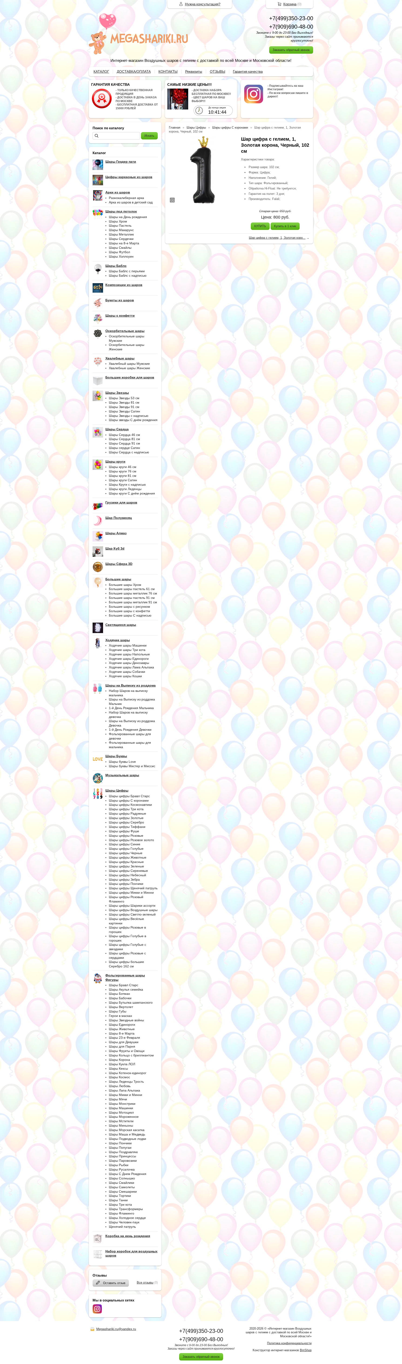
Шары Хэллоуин (121, 256)
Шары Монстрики (122, 1103)
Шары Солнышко (122, 1178)
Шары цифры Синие (124, 844)
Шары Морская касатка (126, 1130)
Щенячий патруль (122, 1226)
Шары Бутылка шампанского (131, 1002)
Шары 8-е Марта (121, 1033)
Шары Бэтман (119, 994)
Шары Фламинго (121, 1213)
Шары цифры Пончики (126, 884)
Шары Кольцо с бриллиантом (131, 1055)
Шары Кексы (118, 1068)
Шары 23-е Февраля (124, 1037)
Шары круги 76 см (122, 471)
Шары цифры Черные (125, 853)
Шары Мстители (121, 1121)
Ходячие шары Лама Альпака (131, 667)
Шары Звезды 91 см (124, 407)
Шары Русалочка (122, 1169)
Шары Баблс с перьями (127, 271)
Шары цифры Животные (127, 857)
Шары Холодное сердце (127, 1218)
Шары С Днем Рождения (127, 1174)
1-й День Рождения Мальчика (131, 708)
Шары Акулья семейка (126, 989)
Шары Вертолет (121, 1007)
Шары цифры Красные (126, 862)
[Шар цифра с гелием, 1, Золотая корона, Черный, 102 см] (202, 169)
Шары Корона (119, 1060)
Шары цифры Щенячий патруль (133, 888)
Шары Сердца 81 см (124, 439)
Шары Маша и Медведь (127, 1134)
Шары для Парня (122, 1046)
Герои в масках (120, 1016)
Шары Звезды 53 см (124, 398)
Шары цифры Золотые (126, 818)
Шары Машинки (121, 1108)
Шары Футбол (119, 252)
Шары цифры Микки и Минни (131, 892)
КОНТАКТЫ (168, 71)
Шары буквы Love (122, 761)
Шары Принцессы (122, 1156)
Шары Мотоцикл (121, 1112)
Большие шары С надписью (130, 615)
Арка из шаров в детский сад (131, 202)
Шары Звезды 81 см (124, 402)
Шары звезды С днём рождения (133, 420)
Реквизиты (193, 71)
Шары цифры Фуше (124, 831)
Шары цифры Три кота (126, 809)
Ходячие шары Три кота (127, 650)
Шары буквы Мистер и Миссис (132, 766)
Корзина (289, 4)
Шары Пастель (120, 225)
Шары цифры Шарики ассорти (132, 905)
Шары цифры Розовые (126, 835)
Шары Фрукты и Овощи (126, 1051)
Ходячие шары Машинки (128, 645)
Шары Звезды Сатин (124, 411)
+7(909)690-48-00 (291, 26)
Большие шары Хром (125, 585)
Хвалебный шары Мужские (129, 363)
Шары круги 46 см (122, 467)
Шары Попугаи (120, 1147)
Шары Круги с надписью (127, 484)
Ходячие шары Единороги (129, 658)
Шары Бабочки (120, 998)
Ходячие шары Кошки (125, 676)
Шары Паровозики (123, 1160)
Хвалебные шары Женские (129, 368)
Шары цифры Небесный (127, 875)
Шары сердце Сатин (124, 448)
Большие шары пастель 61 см (132, 589)
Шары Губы (117, 1011)
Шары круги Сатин (123, 480)
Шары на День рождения (128, 217)
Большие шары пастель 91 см (132, 598)
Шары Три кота (120, 1204)
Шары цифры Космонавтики (130, 804)
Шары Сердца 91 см (124, 443)
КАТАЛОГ (101, 71)
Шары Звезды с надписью (128, 416)
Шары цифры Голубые (126, 848)
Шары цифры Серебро (126, 822)
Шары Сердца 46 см (124, 435)
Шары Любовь (120, 1086)
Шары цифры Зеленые (126, 866)
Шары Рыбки (118, 1165)
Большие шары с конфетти (129, 611)
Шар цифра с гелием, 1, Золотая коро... (277, 237)
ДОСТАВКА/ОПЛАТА (134, 71)
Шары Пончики (120, 1143)
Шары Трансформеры (126, 1209)
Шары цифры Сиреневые (128, 871)
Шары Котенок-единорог (127, 1073)
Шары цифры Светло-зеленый (132, 914)
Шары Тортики (120, 1196)
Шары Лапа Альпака (124, 1090)
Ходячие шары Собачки (127, 672)
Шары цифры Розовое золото (131, 840)
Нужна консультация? (202, 4)
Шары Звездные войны (126, 1020)
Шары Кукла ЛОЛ (122, 1064)
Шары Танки (118, 1200)
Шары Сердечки (121, 239)
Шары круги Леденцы (125, 489)
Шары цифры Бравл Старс (129, 796)
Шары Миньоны (121, 1125)
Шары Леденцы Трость (126, 1081)
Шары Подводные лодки (127, 1139)
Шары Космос (119, 1077)
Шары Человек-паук (124, 1222)
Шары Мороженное (124, 1116)
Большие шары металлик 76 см (133, 593)
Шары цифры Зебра (124, 879)
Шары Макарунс (121, 230)
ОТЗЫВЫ (217, 71)
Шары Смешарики (123, 1191)
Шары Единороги (122, 1024)
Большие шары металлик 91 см (133, 602)
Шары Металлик (121, 234)
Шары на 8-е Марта (124, 243)
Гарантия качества (248, 71)
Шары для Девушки (123, 1042)
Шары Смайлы (120, 247)
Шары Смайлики (121, 1183)
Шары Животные (122, 1029)
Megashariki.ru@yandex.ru (116, 1329)
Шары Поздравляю (123, 1152)
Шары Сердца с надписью (129, 452)
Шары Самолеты (122, 1187)
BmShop (306, 1350)
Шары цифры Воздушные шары (133, 910)
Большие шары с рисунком (129, 606)
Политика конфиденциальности (289, 1343)
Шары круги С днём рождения (132, 493)
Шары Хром (118, 221)
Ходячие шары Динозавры (129, 663)
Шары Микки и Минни (125, 1095)
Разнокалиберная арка (126, 198)
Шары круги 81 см (122, 476)
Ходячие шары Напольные (129, 654)
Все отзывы (145, 1282)
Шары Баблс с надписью (128, 275)
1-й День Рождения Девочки (130, 729)
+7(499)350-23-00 (291, 18)
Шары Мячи (118, 1099)
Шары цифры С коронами (129, 800)
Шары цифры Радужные (127, 813)
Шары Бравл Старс (123, 985)
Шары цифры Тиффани (127, 827)
